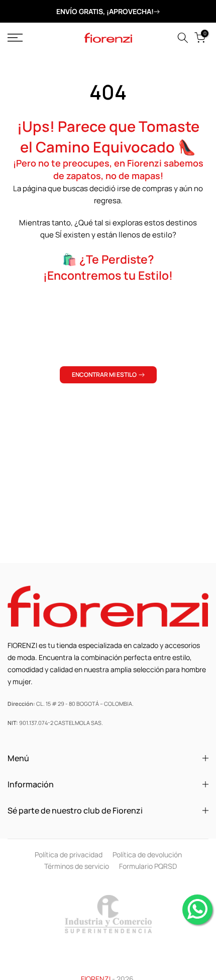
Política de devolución (147, 854)
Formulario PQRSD (148, 866)
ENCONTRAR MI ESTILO (104, 374)
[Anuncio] (108, 12)
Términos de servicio (76, 866)
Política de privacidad (68, 854)
